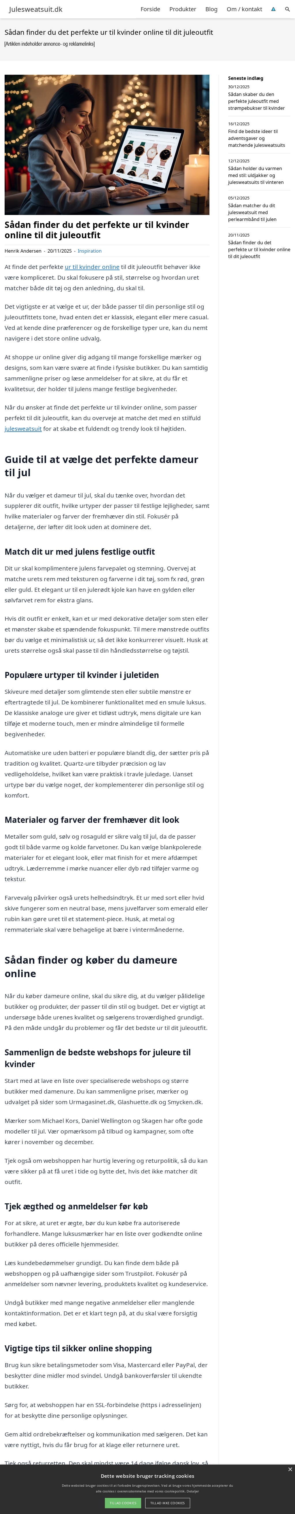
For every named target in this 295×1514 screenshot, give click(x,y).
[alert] (147, 1489)
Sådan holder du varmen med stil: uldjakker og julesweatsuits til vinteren (256, 175)
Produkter (182, 9)
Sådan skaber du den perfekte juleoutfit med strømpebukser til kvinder (256, 101)
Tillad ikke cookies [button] (167, 1503)
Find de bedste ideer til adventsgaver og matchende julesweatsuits (256, 138)
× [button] (290, 1469)
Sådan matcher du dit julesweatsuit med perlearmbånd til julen (252, 212)
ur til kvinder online (92, 267)
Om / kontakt (244, 9)
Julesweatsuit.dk (36, 9)
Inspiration (90, 251)
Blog (211, 9)
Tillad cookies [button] (123, 1503)
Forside (150, 9)
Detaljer (193, 1491)
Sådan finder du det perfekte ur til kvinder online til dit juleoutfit (259, 249)
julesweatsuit (23, 428)
